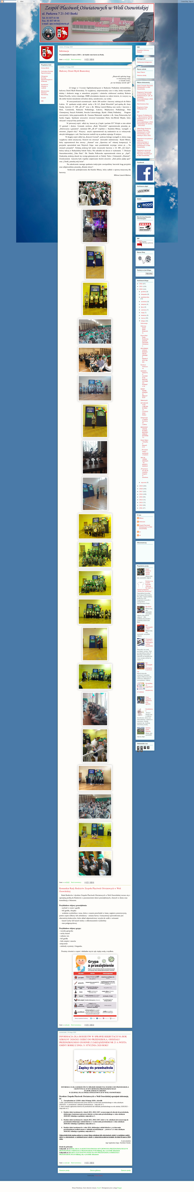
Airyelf (99, 1188)
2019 (141, 486)
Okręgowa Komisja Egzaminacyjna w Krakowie (46, 78)
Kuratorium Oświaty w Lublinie (44, 86)
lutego (143, 321)
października (145, 297)
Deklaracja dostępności (144, 62)
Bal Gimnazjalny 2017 (149, 627)
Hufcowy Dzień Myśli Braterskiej (74, 70)
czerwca (144, 310)
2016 (141, 494)
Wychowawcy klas (143, 104)
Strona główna (95, 1170)
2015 (141, 497)
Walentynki (144, 400)
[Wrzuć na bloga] (87, 60)
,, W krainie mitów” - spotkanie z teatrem (144, 452)
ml (140, 535)
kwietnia (144, 315)
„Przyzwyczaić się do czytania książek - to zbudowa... (144, 474)
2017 (141, 491)
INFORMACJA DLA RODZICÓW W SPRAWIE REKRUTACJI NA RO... (144, 355)
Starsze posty (126, 1170)
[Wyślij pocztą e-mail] (85, 60)
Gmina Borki (45, 68)
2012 (141, 505)
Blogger (119, 1188)
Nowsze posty (64, 1170)
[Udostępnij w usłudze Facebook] (91, 60)
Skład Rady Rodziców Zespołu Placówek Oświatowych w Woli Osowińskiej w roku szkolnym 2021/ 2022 (144, 132)
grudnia (143, 291)
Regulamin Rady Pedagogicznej (142, 108)
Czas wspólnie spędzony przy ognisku (149, 700)
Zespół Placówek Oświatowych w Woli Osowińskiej (145, 526)
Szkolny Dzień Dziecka (148, 729)
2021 (141, 286)
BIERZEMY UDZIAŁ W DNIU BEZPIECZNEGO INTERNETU (144, 432)
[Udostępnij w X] (89, 60)
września (144, 301)
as (140, 532)
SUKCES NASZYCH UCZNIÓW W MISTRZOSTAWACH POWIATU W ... (144, 378)
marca (143, 318)
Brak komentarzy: (76, 59)
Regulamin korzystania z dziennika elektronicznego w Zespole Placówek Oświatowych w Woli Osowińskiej (145, 143)
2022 (141, 283)
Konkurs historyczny (144, 366)
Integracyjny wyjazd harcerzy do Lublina (144, 421)
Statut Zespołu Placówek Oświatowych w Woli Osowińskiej (145, 87)
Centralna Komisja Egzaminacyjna (47, 72)
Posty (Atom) (99, 1175)
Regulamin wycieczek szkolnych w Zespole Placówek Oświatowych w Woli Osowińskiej (144, 152)
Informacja (64, 50)
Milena (141, 518)
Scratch (43, 98)
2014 (141, 500)
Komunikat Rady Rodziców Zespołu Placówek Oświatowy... (144, 341)
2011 (141, 508)
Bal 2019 (148, 606)
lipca (142, 307)
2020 (141, 289)
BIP (138, 112)
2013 (141, 502)
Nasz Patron (141, 72)
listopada (144, 294)
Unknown (142, 521)
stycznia (144, 482)
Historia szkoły (141, 75)
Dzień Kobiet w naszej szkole (148, 571)
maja (143, 312)
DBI (42, 101)
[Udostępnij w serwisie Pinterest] (93, 60)
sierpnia (144, 304)
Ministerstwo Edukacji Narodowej (45, 92)
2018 (141, 489)
